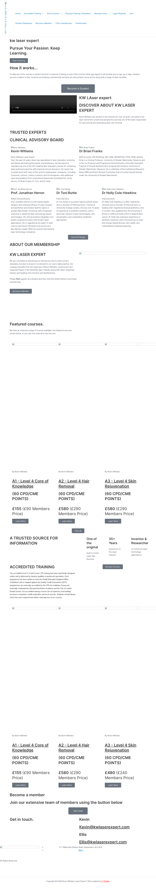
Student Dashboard (23, 23)
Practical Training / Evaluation (78, 13)
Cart (131, 13)
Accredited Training (32, 13)
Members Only (100, 13)
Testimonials (80, 23)
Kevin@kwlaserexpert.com (104, 827)
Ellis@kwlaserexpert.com (103, 842)
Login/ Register (119, 13)
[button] (42, 13)
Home (17, 13)
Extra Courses (53, 13)
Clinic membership (64, 23)
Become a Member (44, 23)
